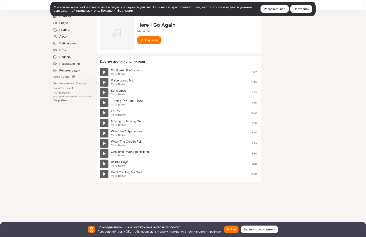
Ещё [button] (68, 88)
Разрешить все (274, 9)
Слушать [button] (151, 40)
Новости (58, 88)
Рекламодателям (63, 83)
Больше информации (117, 10)
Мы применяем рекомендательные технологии (72, 96)
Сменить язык (61, 77)
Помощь (81, 83)
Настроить (301, 9)
